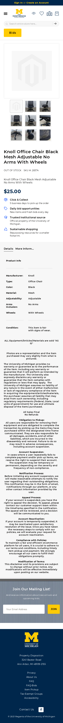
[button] (16, 106)
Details (8, 248)
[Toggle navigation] (5, 13)
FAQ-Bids (31, 685)
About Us (31, 677)
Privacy (31, 672)
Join (54, 609)
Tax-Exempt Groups (31, 693)
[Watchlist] (34, 13)
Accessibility (31, 698)
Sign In (18, 2)
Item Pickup (31, 689)
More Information (24, 248)
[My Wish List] (41, 13)
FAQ (31, 681)
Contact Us (26, 709)
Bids (12, 32)
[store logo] (19, 13)
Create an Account (37, 2)
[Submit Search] (55, 23)
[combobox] (31, 23)
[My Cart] (57, 13)
